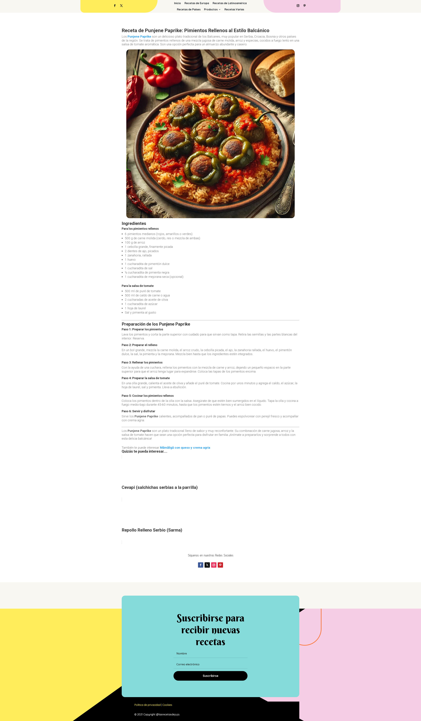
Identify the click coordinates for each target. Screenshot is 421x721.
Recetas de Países (188, 9)
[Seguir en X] (121, 5)
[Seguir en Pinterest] (304, 5)
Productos (211, 9)
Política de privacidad (147, 705)
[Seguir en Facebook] (114, 5)
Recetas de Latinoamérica (230, 3)
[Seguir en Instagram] (298, 5)
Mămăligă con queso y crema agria (185, 447)
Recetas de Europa (197, 3)
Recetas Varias (234, 9)
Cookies (167, 705)
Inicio (177, 3)
